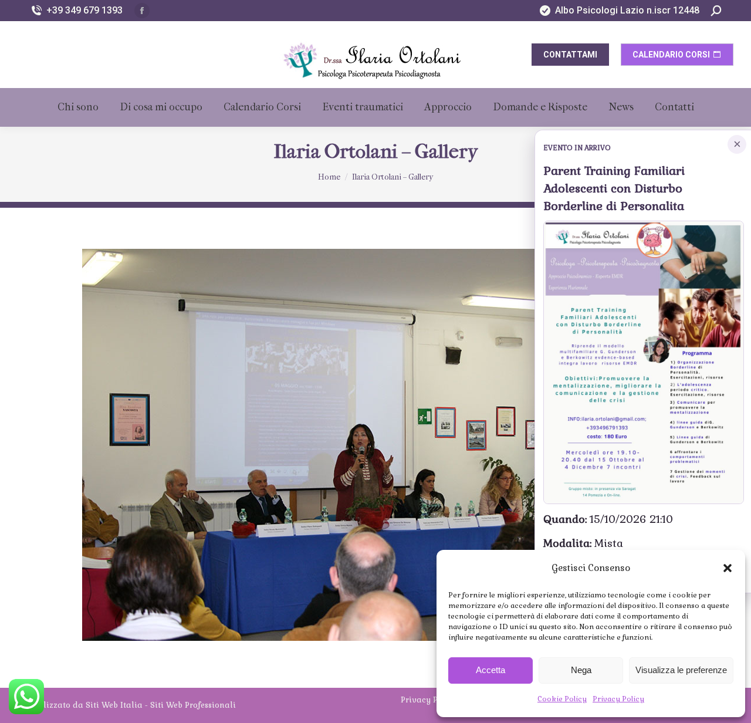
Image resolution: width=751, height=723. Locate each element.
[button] (727, 568)
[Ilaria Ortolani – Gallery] (375, 445)
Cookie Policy (562, 699)
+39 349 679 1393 (84, 10)
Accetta (490, 670)
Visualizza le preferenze (681, 670)
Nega (581, 670)
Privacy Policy (618, 699)
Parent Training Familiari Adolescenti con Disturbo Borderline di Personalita (614, 188)
